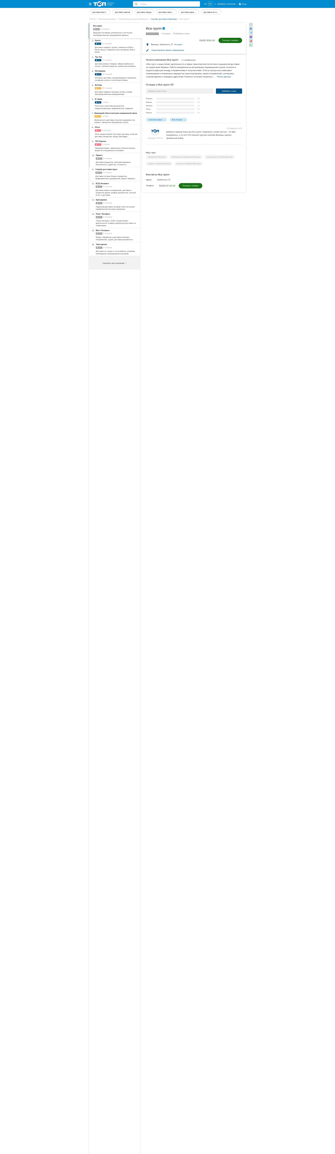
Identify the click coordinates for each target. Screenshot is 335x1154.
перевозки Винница (157, 157)
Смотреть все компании (113, 263)
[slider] (151, 33)
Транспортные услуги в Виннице (133, 19)
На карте (178, 44)
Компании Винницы (107, 19)
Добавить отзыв (229, 91)
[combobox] (156, 120)
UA (205, 4)
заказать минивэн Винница (188, 163)
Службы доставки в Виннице (164, 19)
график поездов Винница (159, 163)
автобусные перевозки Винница (186, 157)
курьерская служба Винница (219, 157)
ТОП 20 (92, 19)
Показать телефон (230, 40)
